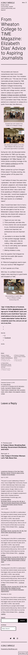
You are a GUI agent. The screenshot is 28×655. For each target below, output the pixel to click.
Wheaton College (16, 388)
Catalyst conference (11, 163)
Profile (2, 388)
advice (7, 390)
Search (3, 617)
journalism (22, 390)
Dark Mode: (22, 653)
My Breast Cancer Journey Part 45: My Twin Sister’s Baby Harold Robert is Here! (14, 531)
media (2, 392)
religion (10, 392)
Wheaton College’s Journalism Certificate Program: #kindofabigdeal (7, 357)
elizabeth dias (12, 390)
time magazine (16, 392)
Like (3, 307)
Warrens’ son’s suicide (8, 166)
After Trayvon (17, 159)
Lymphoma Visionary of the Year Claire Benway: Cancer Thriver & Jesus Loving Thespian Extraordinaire (12, 473)
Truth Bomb (8, 388)
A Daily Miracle (8, 3)
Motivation (21, 386)
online (6, 392)
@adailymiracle (18, 309)
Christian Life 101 (13, 386)
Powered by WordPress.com (9, 649)
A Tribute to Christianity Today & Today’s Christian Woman (19, 357)
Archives (3, 625)
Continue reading (6, 499)
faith (18, 390)
